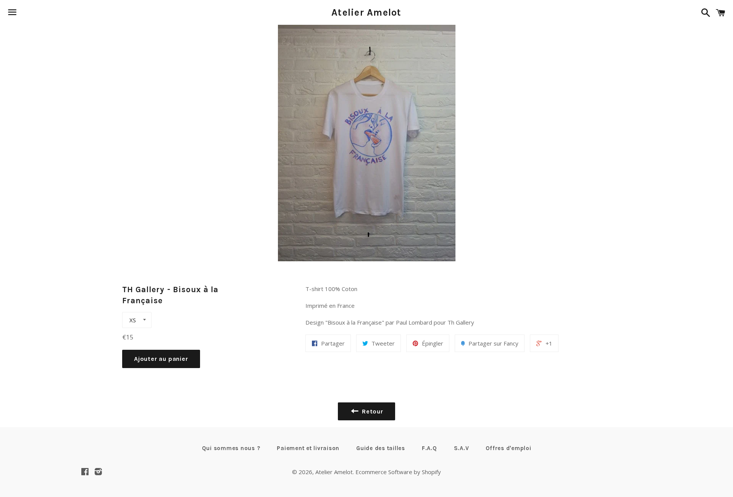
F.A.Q (429, 448)
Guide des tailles (380, 448)
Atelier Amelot (366, 12)
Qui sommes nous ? (231, 448)
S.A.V (461, 448)
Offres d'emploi (508, 448)
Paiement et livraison (308, 448)
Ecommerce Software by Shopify (398, 472)
